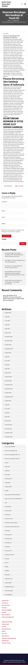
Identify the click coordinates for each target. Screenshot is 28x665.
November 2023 (8, 436)
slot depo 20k (8, 538)
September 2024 (9, 396)
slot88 (6, 566)
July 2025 (7, 356)
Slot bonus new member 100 (9, 638)
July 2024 (7, 404)
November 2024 (9, 388)
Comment (4, 201)
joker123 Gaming (6, 605)
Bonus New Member (10, 446)
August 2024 (8, 400)
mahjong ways (5, 624)
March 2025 (8, 372)
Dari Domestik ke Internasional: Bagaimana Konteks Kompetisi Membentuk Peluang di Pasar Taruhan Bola (14, 274)
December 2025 (8, 336)
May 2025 (7, 364)
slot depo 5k (8, 542)
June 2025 (7, 360)
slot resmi (4, 633)
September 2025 (9, 348)
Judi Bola (7, 470)
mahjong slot (8, 478)
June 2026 (7, 320)
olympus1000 (8, 486)
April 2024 (7, 416)
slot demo (4, 607)
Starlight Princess (9, 586)
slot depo (7, 530)
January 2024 (8, 428)
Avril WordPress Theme (19, 662)
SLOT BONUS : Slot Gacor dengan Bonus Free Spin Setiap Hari (15, 261)
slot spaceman (5, 635)
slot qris (7, 558)
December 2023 (8, 432)
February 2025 (8, 376)
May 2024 (7, 412)
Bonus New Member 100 (9, 295)
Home (8, 20)
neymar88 (7, 482)
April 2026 (7, 328)
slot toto (4, 612)
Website (4, 223)
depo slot (7, 466)
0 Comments (20, 186)
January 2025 (8, 380)
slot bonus (7, 514)
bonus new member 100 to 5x (12, 458)
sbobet (6, 490)
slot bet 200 (8, 506)
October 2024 (8, 392)
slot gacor (7, 546)
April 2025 (7, 368)
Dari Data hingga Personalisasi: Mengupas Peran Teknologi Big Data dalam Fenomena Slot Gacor (14, 254)
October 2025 (8, 344)
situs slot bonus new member (12, 494)
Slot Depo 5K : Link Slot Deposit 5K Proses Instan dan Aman (13, 266)
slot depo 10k (8, 534)
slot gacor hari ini (9, 554)
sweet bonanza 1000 (7, 621)
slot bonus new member (11, 522)
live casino (7, 474)
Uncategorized (15, 20)
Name (4, 210)
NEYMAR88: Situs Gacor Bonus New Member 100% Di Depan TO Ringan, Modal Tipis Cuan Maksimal (13, 298)
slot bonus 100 (8, 518)
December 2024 (8, 384)
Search (4, 239)
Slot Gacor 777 (8, 550)
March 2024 (8, 420)
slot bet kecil (8, 510)
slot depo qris (5, 640)
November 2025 (8, 340)
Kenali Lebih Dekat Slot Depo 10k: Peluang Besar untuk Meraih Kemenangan (13, 282)
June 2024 (7, 408)
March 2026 (8, 332)
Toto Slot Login (9, 590)
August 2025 (8, 352)
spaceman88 (8, 582)
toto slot (4, 626)
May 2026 (7, 324)
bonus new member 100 (11, 450)
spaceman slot (8, 578)
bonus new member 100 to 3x (12, 454)
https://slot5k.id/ (6, 614)
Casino (6, 462)
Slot (6, 502)
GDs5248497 (9, 186)
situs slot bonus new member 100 (13, 498)
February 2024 (8, 424)
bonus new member (7, 610)
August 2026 (8, 312)
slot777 (7, 562)
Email (3, 217)
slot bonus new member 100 (12, 526)
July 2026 (7, 316)
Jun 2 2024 (5, 33)
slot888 (7, 570)
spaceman (7, 574)
